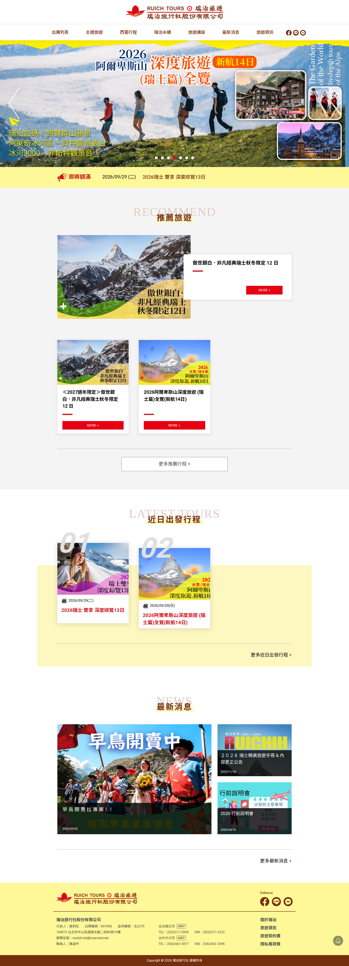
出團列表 (60, 32)
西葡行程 (128, 32)
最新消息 (230, 32)
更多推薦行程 (174, 464)
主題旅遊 (94, 32)
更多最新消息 (276, 861)
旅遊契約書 (270, 935)
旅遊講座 (196, 32)
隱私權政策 (270, 944)
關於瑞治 (268, 919)
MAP (181, 926)
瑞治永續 (162, 32)
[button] (156, 157)
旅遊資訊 (264, 32)
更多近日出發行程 (271, 655)
